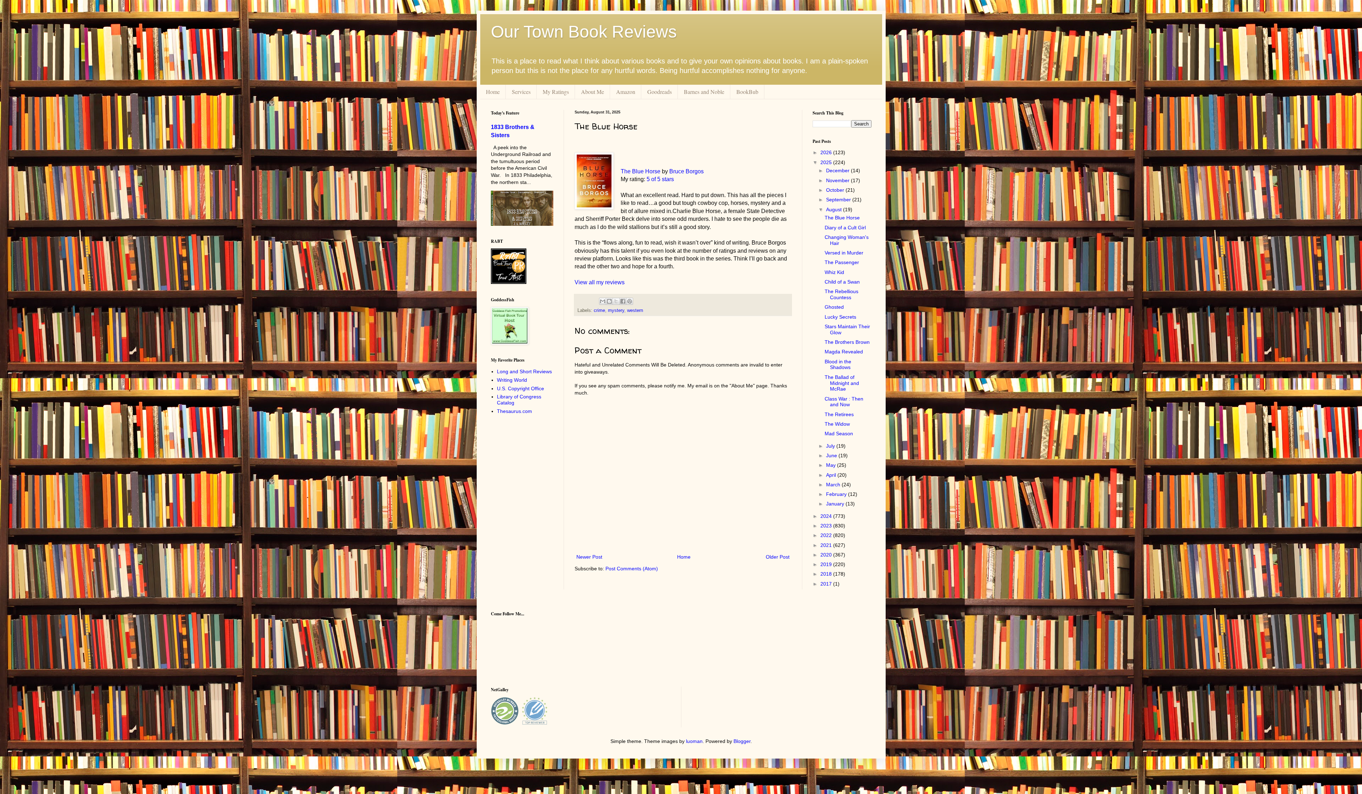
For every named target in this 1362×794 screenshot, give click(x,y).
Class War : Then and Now (844, 402)
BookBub (747, 91)
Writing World (512, 380)
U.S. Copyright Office (520, 388)
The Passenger (842, 262)
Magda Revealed (844, 351)
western (635, 310)
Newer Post (589, 557)
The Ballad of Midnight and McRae (842, 383)
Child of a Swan (842, 282)
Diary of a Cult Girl (845, 227)
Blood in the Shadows (838, 364)
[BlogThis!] (609, 301)
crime (599, 310)
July (831, 446)
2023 (826, 526)
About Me (592, 91)
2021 (826, 545)
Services (521, 91)
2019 (826, 564)
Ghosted (834, 307)
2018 (826, 574)
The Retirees (839, 414)
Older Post (778, 557)
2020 (826, 555)
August (834, 209)
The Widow (837, 424)
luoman (694, 741)
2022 (826, 535)
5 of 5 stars (660, 179)
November (838, 180)
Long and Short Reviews (524, 371)
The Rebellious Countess (841, 294)
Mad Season (839, 433)
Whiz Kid (834, 272)
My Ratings (556, 91)
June (832, 455)
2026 (826, 152)
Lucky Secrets (840, 317)
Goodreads (659, 91)
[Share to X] (616, 301)
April (831, 475)
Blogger (742, 741)
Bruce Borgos (686, 171)
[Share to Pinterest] (629, 301)
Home (493, 91)
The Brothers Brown (847, 342)
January (836, 504)
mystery (616, 310)
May (831, 465)
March (834, 484)
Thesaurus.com (514, 411)
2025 (826, 162)
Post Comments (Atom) (631, 568)
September (839, 199)
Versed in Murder (844, 253)
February (837, 494)
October (836, 190)
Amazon (625, 91)
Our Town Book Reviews (584, 31)
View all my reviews (600, 282)
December (838, 170)
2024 (826, 516)
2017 (826, 584)
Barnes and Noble (704, 91)
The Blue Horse (640, 171)
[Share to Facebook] (622, 301)
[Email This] (602, 301)
